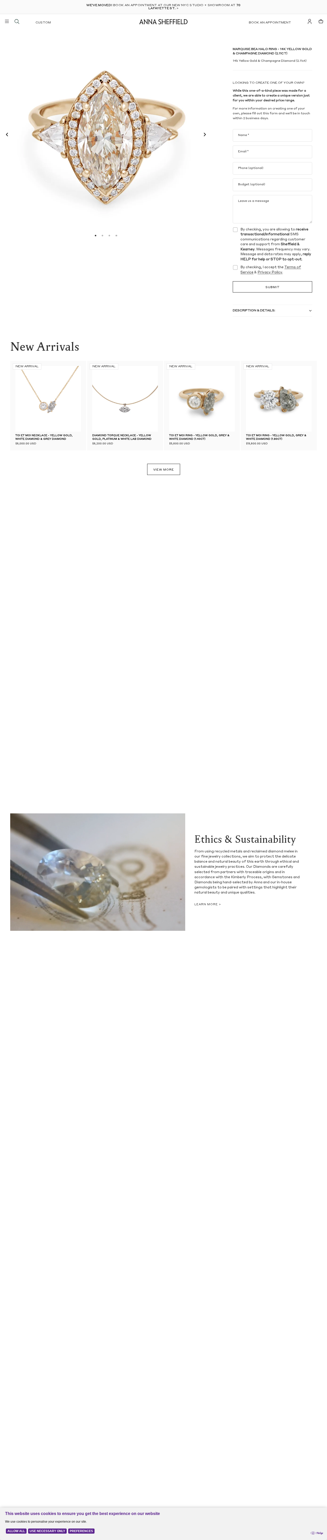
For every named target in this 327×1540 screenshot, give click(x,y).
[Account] (309, 21)
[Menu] (7, 21)
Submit (272, 287)
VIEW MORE (163, 470)
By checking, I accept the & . (270, 270)
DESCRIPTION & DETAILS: (254, 310)
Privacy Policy (270, 272)
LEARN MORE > (207, 904)
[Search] (16, 21)
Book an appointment (270, 22)
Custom (43, 22)
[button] (5, 135)
